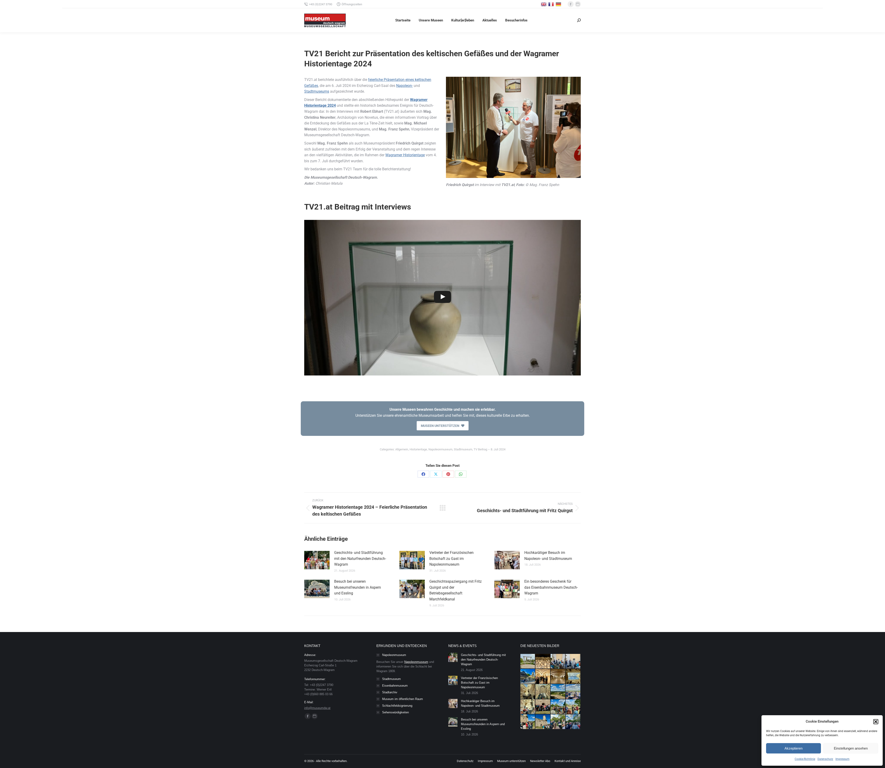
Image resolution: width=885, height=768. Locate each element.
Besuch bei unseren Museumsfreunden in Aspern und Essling (357, 587)
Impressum (842, 759)
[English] (544, 4)
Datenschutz (825, 759)
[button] (875, 721)
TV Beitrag (480, 449)
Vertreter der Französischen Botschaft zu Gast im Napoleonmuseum (451, 558)
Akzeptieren (793, 748)
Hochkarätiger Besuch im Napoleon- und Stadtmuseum (548, 555)
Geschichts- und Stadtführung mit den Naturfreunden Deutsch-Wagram (360, 558)
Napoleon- (404, 85)
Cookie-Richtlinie (805, 759)
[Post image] (317, 560)
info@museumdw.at (317, 708)
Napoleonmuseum (440, 449)
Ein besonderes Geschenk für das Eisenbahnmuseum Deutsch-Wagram (551, 587)
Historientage (418, 449)
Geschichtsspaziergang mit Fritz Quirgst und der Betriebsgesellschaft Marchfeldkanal (455, 590)
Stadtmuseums (316, 91)
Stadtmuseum (463, 449)
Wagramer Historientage (405, 155)
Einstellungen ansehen (851, 748)
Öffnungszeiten (352, 4)
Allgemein (401, 449)
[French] (551, 4)
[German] (559, 4)
